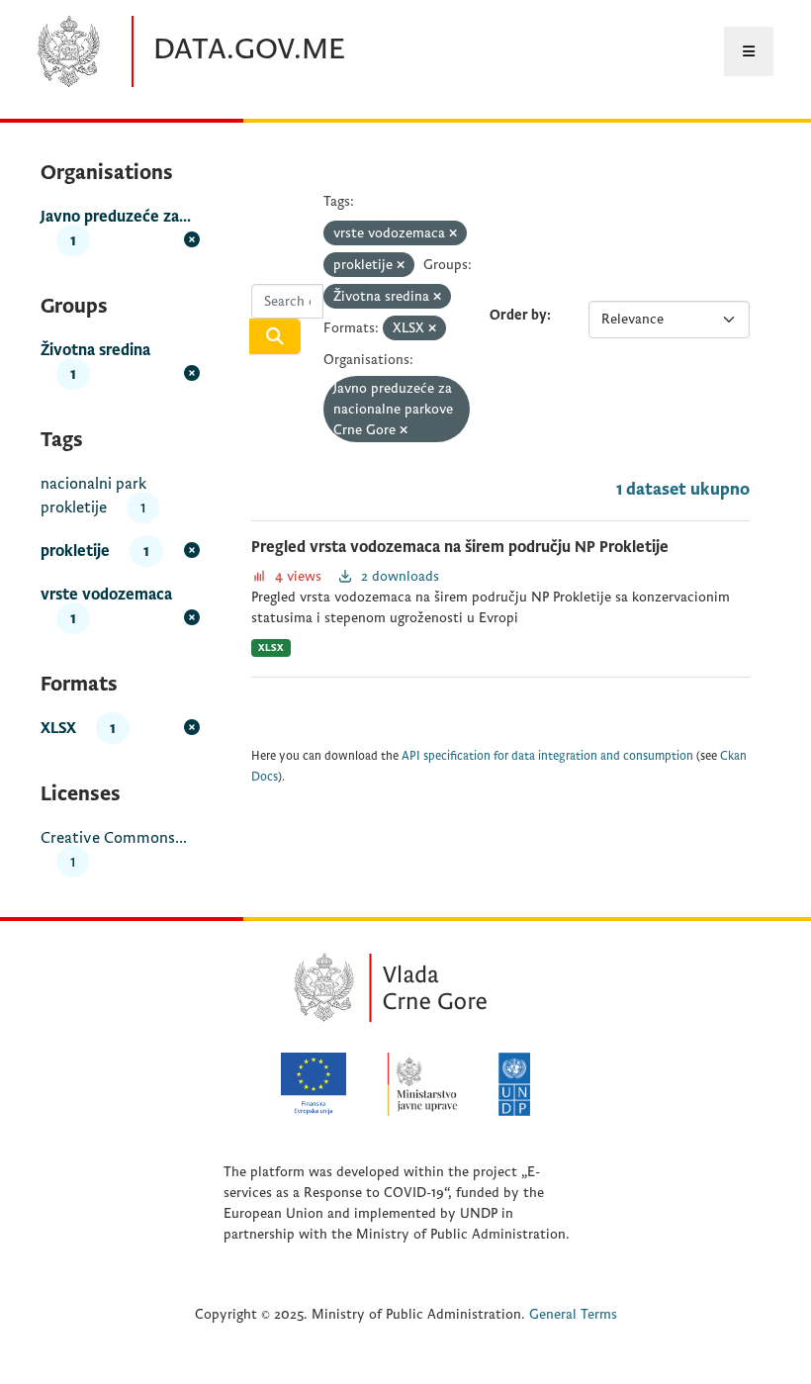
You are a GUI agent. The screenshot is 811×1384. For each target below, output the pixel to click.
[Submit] (275, 336)
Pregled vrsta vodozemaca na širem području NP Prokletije (460, 547)
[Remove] (453, 234)
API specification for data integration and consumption (547, 756)
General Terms (573, 1314)
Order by (518, 315)
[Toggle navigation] (748, 51)
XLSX (271, 647)
